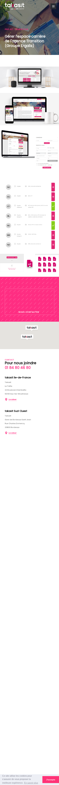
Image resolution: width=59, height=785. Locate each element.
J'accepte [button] (50, 780)
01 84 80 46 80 (18, 367)
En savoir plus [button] (31, 783)
